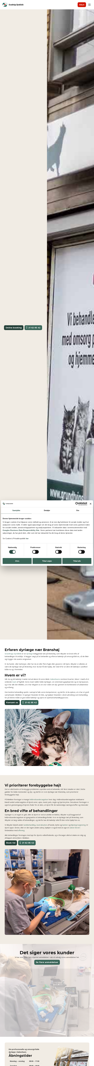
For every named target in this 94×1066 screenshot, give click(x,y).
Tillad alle (77, 561)
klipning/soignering (78, 825)
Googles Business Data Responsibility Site (21, 530)
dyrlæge (29, 653)
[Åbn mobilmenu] (89, 5)
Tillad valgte (47, 561)
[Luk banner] (90, 504)
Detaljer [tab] (47, 510)
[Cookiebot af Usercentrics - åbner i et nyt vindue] (77, 503)
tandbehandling (30, 825)
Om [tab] (77, 510)
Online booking (14, 328)
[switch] (35, 552)
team (14, 682)
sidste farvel (74, 827)
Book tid (10, 843)
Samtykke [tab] (16, 510)
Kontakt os (12, 702)
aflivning (21, 830)
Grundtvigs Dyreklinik (13, 653)
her (27, 538)
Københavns (55, 679)
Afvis (17, 561)
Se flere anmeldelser (47, 962)
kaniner (65, 825)
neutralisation (41, 825)
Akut (81, 5)
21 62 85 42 (34, 328)
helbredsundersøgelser (39, 799)
